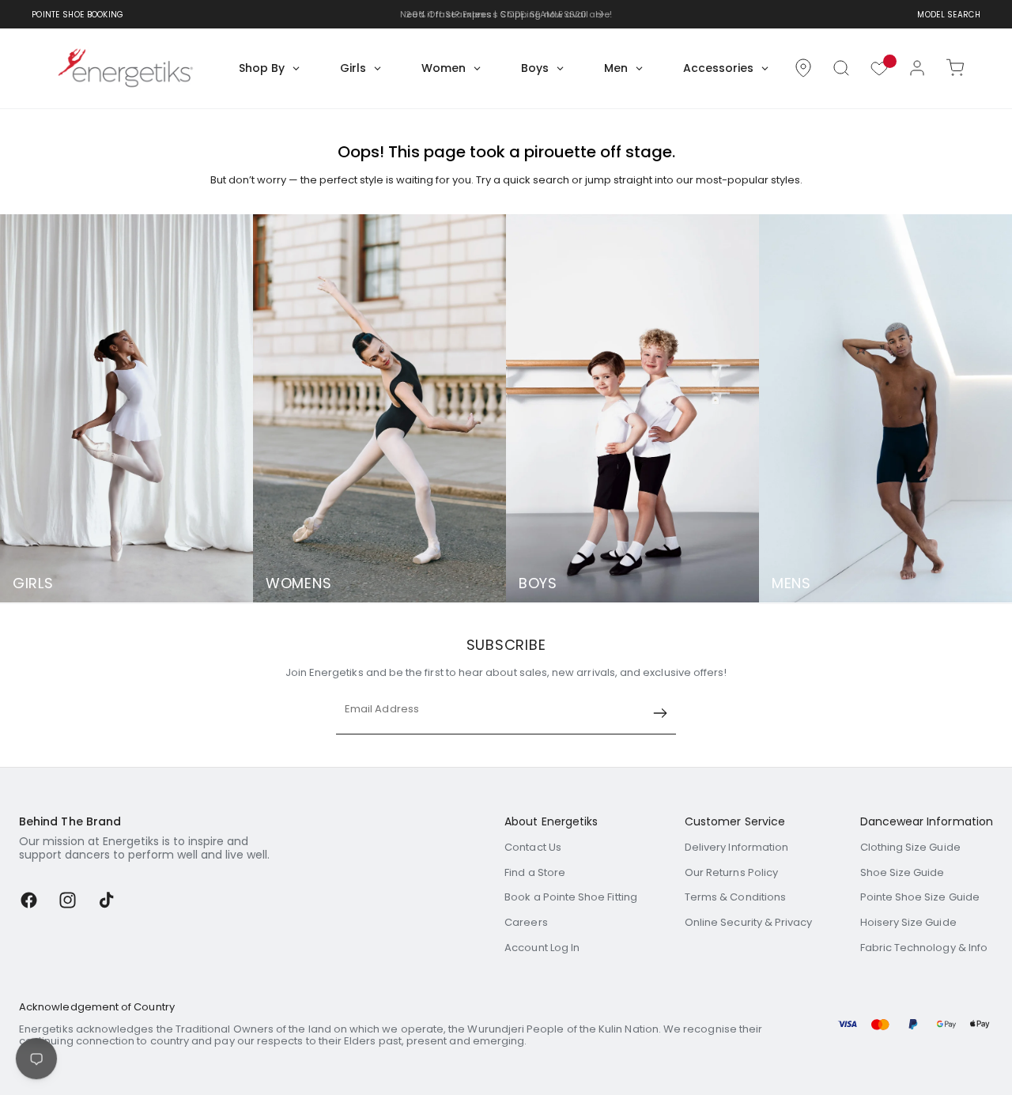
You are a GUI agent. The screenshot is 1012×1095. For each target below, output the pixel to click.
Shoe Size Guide (902, 872)
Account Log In (542, 947)
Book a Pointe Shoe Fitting (570, 896)
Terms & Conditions (735, 896)
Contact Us (532, 847)
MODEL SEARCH (948, 15)
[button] (841, 68)
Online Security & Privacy (749, 922)
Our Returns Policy (731, 872)
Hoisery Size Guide (908, 922)
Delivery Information (736, 847)
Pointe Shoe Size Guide (920, 896)
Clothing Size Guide (910, 847)
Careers (525, 922)
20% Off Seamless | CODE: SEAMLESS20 (496, 14)
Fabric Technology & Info (924, 947)
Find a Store (534, 872)
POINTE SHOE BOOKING (78, 15)
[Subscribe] (660, 713)
